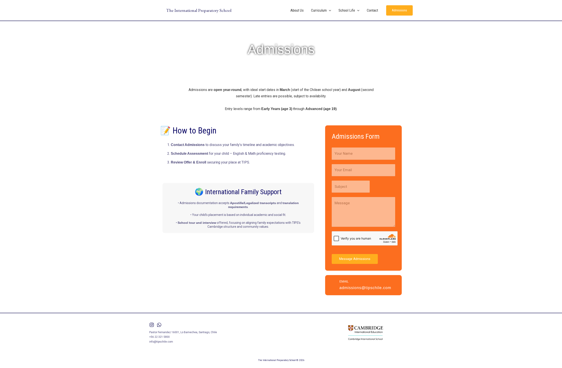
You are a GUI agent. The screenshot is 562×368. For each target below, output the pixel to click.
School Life (347, 10)
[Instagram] (151, 324)
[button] (329, 10)
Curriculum (319, 10)
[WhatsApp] (159, 324)
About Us (297, 10)
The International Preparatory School (198, 10)
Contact (372, 10)
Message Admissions (354, 259)
